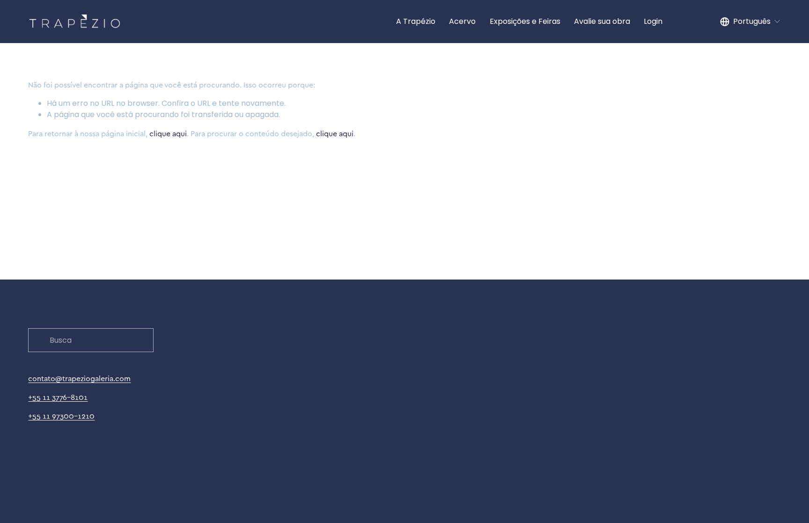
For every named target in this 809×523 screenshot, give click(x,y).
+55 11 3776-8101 (58, 397)
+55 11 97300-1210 (61, 416)
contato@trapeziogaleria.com (79, 378)
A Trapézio (415, 21)
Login (653, 21)
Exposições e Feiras (525, 21)
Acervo (462, 21)
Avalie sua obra (602, 21)
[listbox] (750, 21)
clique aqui (168, 133)
